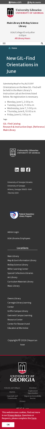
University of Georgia (22, 372)
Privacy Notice (14, 415)
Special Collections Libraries (20, 273)
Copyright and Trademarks (12, 397)
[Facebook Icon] (28, 171)
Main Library (9, 130)
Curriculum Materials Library (20, 282)
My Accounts (35, 2)
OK (8, 424)
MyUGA (12, 392)
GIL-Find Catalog (11, 123)
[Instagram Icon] (23, 171)
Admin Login (13, 232)
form (33, 418)
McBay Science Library (18, 265)
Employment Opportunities (33, 392)
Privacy (22, 401)
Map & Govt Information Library (22, 260)
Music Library (14, 286)
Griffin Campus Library (18, 311)
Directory (32, 388)
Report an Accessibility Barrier (32, 397)
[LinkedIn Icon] (17, 171)
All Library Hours (22, 38)
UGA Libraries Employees (19, 238)
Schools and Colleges (12, 388)
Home (14, 48)
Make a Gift (16, 2)
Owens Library (14, 298)
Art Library (12, 277)
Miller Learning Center (18, 269)
